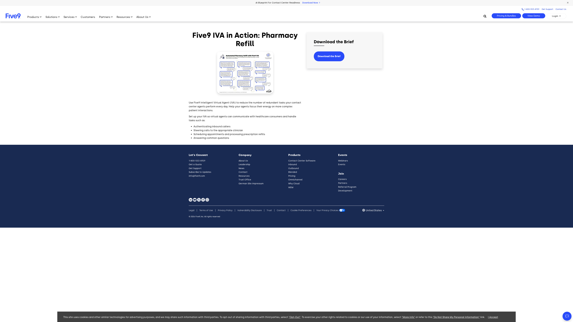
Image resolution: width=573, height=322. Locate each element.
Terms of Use (206, 210)
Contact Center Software (301, 161)
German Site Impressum (251, 183)
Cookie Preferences (301, 210)
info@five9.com (197, 176)
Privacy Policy (225, 210)
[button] (568, 2)
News (241, 168)
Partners (104, 16)
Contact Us (561, 9)
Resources (123, 16)
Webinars (343, 161)
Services (69, 16)
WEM (290, 187)
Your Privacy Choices (327, 210)
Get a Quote (195, 164)
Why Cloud (293, 183)
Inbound (292, 164)
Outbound (293, 168)
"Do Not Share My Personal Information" (456, 317)
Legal (191, 210)
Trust (269, 210)
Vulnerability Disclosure (249, 210)
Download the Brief (329, 56)
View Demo (533, 15)
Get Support (547, 9)
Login (555, 16)
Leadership (244, 164)
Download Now (310, 2)
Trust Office (245, 179)
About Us (142, 16)
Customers (88, 16)
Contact (243, 172)
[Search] (485, 16)
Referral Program (347, 187)
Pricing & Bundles (506, 15)
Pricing (291, 176)
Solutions (51, 16)
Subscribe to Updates (200, 172)
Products (33, 16)
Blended (292, 172)
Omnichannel (295, 179)
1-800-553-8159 (532, 9)
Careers (342, 179)
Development (345, 190)
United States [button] (374, 210)
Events (341, 164)
